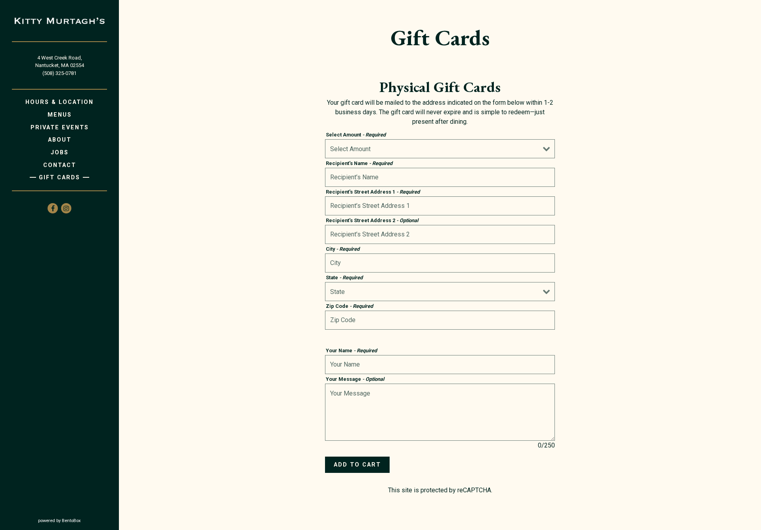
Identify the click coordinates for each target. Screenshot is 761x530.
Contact (59, 165)
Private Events (60, 127)
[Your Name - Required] (440, 364)
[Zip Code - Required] (440, 320)
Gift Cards (59, 177)
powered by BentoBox (78, 520)
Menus (60, 114)
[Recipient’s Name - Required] (440, 177)
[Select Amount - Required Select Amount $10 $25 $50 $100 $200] (440, 148)
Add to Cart (357, 464)
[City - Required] (440, 263)
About (59, 139)
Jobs (60, 152)
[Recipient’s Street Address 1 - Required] (440, 205)
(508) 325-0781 (59, 73)
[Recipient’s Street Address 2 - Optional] (440, 234)
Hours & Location (59, 102)
